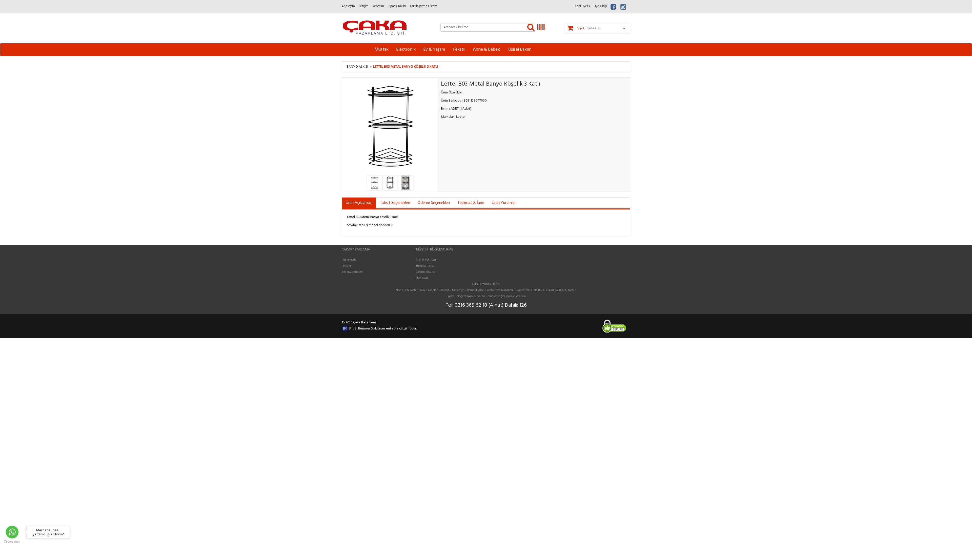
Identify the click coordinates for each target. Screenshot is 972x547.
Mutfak (382, 49)
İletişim (346, 266)
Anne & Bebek (486, 49)
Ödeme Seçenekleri (434, 203)
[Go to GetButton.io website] (12, 541)
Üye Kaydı (422, 278)
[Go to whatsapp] (12, 532)
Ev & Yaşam (434, 49)
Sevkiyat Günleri (352, 272)
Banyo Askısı (357, 67)
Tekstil (459, 49)
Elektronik (406, 49)
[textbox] (488, 27)
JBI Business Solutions (369, 328)
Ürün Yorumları (504, 203)
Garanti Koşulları (426, 272)
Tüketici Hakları (425, 266)
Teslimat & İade (470, 203)
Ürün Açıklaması (359, 203)
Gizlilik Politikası (426, 260)
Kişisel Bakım (519, 49)
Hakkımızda (349, 260)
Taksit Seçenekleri (395, 203)
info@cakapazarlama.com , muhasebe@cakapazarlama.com (491, 296)
